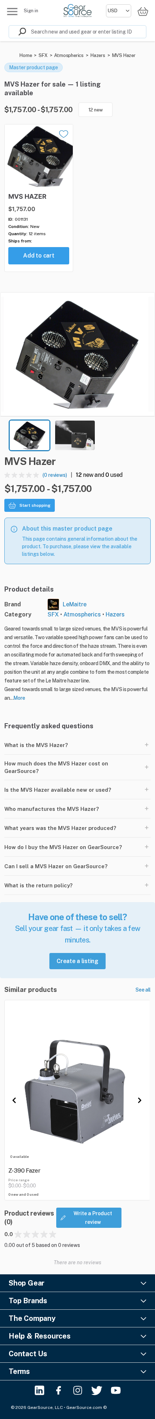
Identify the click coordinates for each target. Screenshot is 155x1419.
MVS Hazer (124, 55)
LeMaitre (75, 604)
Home (25, 55)
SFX (43, 55)
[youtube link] (115, 1390)
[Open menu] (12, 11)
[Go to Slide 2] (75, 435)
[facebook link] (58, 1390)
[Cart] (142, 11)
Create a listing (77, 961)
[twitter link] (96, 1390)
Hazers (97, 55)
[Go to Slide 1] (29, 435)
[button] (77, 354)
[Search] (17, 32)
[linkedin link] (39, 1390)
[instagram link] (77, 1390)
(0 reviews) (55, 475)
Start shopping (34, 505)
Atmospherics (69, 55)
